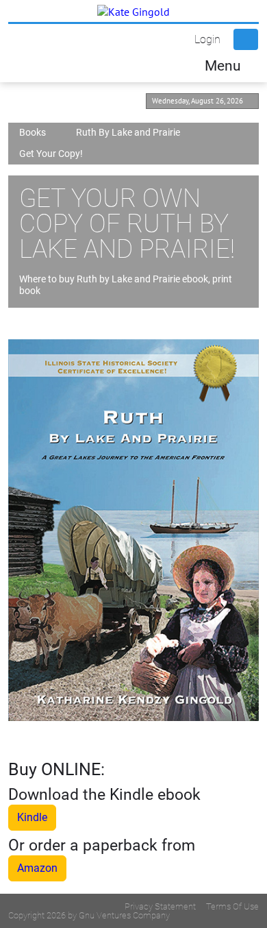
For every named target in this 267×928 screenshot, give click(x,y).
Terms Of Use (232, 906)
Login (207, 39)
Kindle (32, 817)
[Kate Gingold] (133, 11)
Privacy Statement (160, 906)
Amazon (37, 868)
